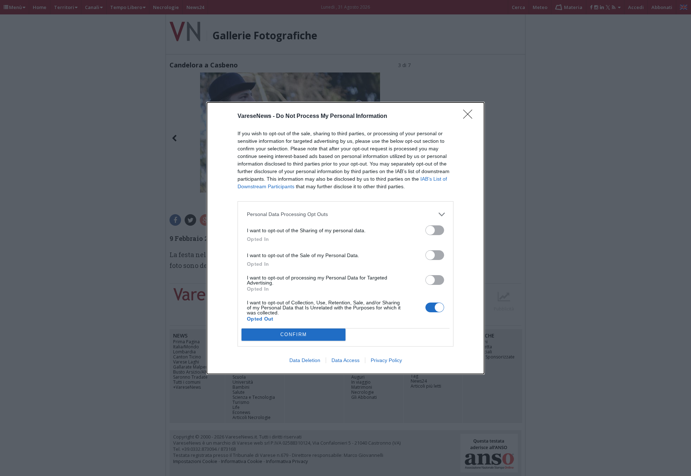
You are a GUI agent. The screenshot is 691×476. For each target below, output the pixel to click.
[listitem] (345, 214)
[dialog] (345, 238)
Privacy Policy (386, 360)
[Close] (470, 116)
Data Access (345, 360)
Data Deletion (304, 360)
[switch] (434, 230)
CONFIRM (293, 334)
